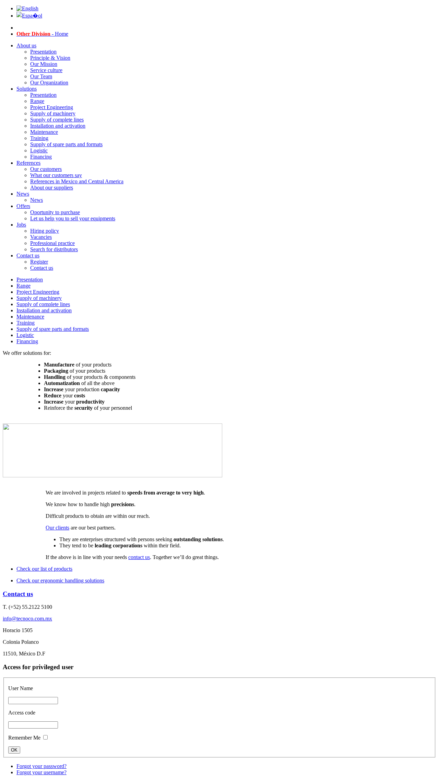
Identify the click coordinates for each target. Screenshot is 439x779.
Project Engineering (51, 107)
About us (26, 45)
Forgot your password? (41, 766)
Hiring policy (44, 231)
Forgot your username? (41, 772)
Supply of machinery (52, 113)
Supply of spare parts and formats (66, 144)
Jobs (21, 225)
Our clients (57, 528)
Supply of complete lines (57, 120)
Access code (21, 713)
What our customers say (56, 175)
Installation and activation (57, 126)
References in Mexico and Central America (76, 181)
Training (39, 138)
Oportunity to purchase (55, 212)
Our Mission (43, 64)
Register (39, 262)
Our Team (41, 76)
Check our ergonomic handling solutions (60, 580)
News (22, 194)
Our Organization (49, 82)
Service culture (46, 70)
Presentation (43, 52)
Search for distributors (54, 249)
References (28, 163)
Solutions (26, 89)
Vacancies (41, 237)
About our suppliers (51, 187)
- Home (42, 34)
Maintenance (44, 132)
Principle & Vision (50, 58)
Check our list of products (44, 569)
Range (37, 101)
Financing (41, 157)
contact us (139, 557)
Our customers (46, 169)
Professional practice (52, 243)
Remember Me (24, 738)
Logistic (39, 150)
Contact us (27, 255)
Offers (23, 206)
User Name (20, 688)
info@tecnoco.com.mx (27, 618)
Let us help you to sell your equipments (72, 218)
